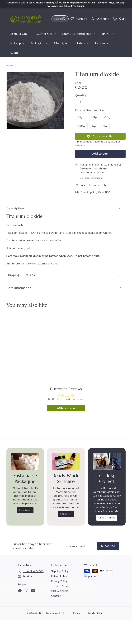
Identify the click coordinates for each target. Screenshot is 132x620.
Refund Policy (59, 576)
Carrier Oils (45, 34)
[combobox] (60, 18)
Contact (56, 595)
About (14, 52)
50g (80, 117)
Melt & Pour (62, 43)
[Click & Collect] (107, 461)
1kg (94, 126)
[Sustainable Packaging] (25, 461)
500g (81, 126)
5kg (105, 126)
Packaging (38, 43)
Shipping (98, 141)
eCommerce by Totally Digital (87, 613)
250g (107, 117)
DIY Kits (107, 34)
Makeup (16, 43)
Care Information (18, 288)
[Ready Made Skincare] (66, 461)
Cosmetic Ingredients (77, 34)
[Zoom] (35, 100)
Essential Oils (19, 34)
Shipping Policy (60, 571)
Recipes (100, 43)
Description (15, 208)
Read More (25, 509)
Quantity (80, 95)
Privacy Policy (59, 581)
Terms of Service (60, 586)
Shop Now (65, 513)
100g (93, 117)
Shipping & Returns (20, 275)
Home (10, 65)
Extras (81, 43)
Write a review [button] (66, 408)
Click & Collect (107, 517)
